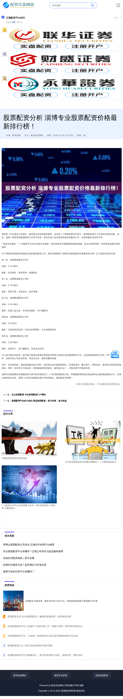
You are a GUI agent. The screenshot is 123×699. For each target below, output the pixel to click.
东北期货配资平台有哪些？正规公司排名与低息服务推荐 (33, 551)
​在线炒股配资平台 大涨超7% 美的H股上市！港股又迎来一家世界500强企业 (45, 626)
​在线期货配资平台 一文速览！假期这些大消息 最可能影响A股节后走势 (43, 635)
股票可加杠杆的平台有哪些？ (18, 571)
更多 (116, 17)
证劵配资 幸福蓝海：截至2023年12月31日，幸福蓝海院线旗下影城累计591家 (61, 600)
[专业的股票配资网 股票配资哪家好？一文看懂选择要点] (92, 440)
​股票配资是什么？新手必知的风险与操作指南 (30, 645)
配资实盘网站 (20, 675)
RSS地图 (68, 685)
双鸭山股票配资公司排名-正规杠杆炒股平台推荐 (28, 544)
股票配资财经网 (68, 690)
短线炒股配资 (101, 675)
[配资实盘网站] (18, 4)
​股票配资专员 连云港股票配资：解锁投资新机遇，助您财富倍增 (39, 616)
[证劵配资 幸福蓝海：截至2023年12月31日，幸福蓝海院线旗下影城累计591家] (13, 601)
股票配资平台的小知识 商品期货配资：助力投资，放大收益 (39, 400)
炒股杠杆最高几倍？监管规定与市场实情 (24, 564)
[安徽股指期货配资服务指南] (29, 438)
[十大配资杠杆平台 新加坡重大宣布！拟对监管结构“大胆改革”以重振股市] (29, 484)
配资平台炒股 (60, 675)
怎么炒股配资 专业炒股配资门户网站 (29, 394)
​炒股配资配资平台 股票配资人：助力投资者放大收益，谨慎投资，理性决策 (45, 654)
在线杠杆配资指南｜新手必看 (18, 558)
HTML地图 (79, 685)
